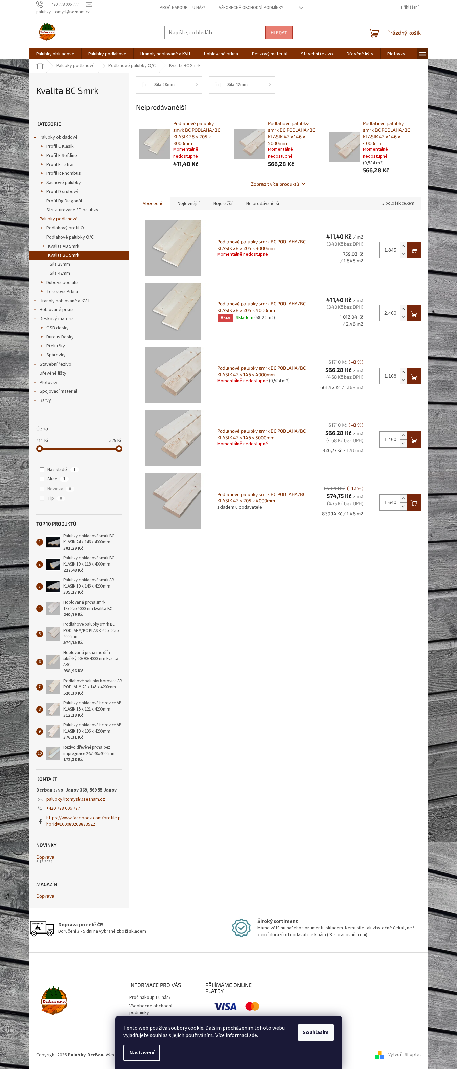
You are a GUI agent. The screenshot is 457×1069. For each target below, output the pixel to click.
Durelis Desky (60, 337)
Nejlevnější (189, 203)
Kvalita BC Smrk (63, 255)
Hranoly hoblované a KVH (64, 300)
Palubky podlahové (59, 218)
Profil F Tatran (60, 164)
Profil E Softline (61, 155)
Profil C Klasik (60, 146)
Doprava (45, 856)
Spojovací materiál (58, 391)
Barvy (45, 400)
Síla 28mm (60, 264)
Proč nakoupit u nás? (182, 8)
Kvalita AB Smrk (63, 246)
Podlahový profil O (65, 228)
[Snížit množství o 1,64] (403, 506)
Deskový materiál (57, 318)
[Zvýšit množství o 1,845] (403, 246)
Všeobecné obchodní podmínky (251, 8)
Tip (54, 498)
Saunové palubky (63, 182)
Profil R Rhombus (63, 173)
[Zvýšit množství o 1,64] (403, 498)
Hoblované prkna (57, 309)
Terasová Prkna (62, 291)
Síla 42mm (60, 273)
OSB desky (57, 328)
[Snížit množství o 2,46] (403, 317)
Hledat (279, 32)
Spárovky (56, 355)
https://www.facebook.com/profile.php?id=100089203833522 (83, 821)
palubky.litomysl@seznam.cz (75, 799)
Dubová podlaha (62, 282)
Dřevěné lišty (53, 373)
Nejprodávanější (262, 203)
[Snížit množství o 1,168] (403, 380)
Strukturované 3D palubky (72, 210)
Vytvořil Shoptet (404, 1055)
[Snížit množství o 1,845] (403, 254)
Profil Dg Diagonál (64, 201)
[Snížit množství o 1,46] (403, 443)
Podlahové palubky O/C (70, 237)
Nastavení (141, 1052)
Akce (56, 479)
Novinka (59, 489)
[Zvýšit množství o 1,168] (403, 372)
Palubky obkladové (59, 137)
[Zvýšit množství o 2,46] (403, 309)
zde (253, 1035)
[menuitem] (55, 53)
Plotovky (49, 382)
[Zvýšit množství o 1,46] (403, 435)
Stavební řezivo (55, 364)
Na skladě (61, 469)
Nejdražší (222, 203)
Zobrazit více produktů (275, 184)
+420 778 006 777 (63, 808)
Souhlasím (316, 1032)
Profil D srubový (62, 191)
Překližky (55, 346)
